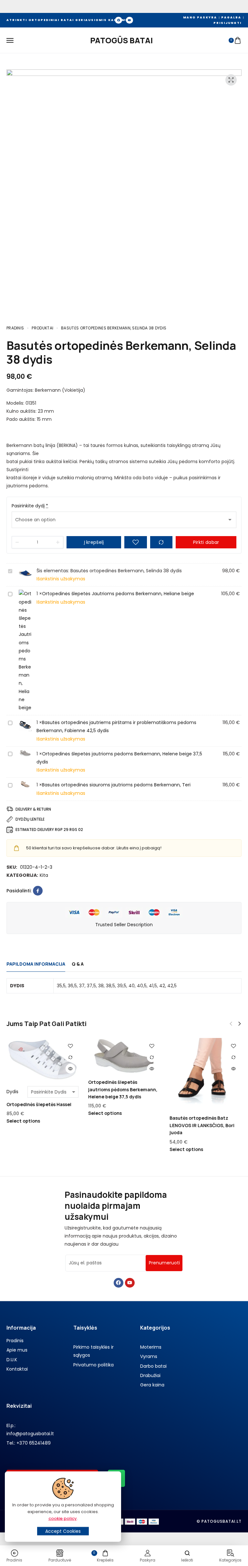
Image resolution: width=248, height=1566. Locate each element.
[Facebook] (118, 20)
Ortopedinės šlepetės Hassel (38, 1104)
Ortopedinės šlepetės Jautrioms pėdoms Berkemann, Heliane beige (118, 593)
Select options (23, 1121)
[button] (240, 1024)
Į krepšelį (94, 542)
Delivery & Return (33, 809)
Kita (44, 875)
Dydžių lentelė (30, 819)
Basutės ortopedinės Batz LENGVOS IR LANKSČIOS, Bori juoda (202, 1125)
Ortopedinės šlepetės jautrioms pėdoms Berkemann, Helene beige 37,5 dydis (122, 1089)
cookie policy (62, 1518)
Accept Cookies (63, 1531)
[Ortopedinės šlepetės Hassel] (42, 1059)
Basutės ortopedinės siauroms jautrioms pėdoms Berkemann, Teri (116, 785)
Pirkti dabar (206, 542)
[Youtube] (129, 20)
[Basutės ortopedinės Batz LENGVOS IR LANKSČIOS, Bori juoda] (206, 1074)
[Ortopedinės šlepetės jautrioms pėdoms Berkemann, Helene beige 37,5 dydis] (124, 1056)
